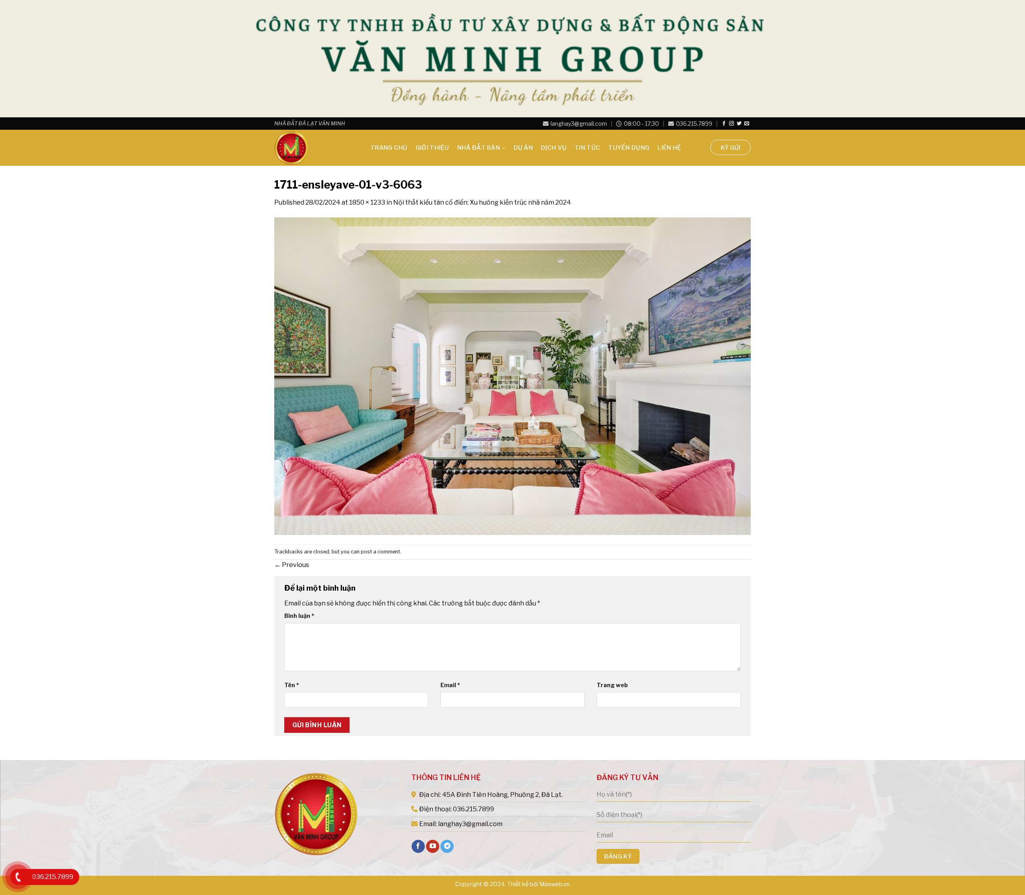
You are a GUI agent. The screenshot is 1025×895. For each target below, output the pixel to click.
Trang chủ (389, 147)
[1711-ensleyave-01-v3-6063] (512, 376)
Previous (291, 565)
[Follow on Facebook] (724, 124)
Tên (291, 685)
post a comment (380, 552)
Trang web (612, 685)
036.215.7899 (694, 124)
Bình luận (299, 615)
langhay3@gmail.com (579, 124)
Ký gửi (730, 147)
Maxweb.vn (554, 884)
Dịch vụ (554, 147)
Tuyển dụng (628, 147)
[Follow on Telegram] (447, 846)
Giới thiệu (432, 147)
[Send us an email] (746, 124)
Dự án (523, 147)
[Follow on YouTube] (432, 846)
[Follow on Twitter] (739, 124)
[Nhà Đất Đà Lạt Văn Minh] (314, 148)
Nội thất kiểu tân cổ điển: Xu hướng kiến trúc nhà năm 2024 (482, 202)
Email (450, 685)
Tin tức (587, 147)
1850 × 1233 (367, 202)
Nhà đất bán (478, 147)
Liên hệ (669, 147)
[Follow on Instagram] (731, 124)
